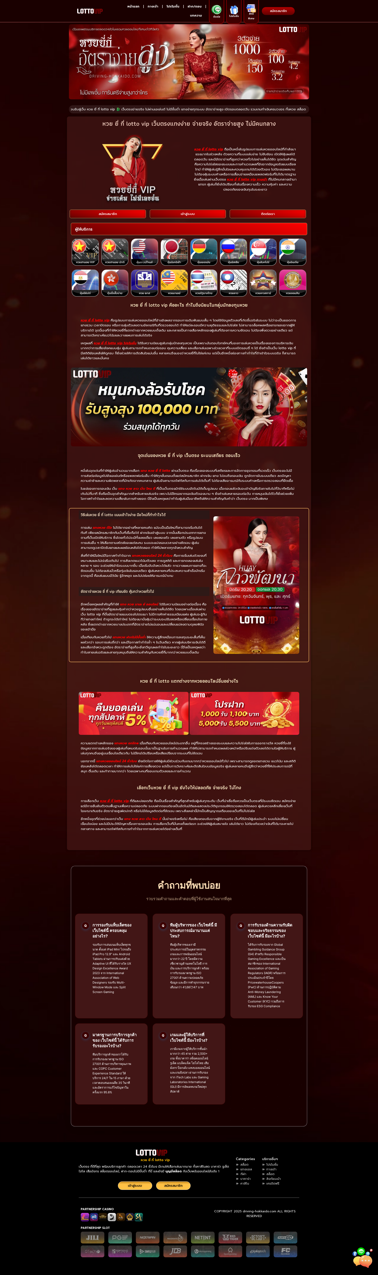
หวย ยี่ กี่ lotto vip (155, 1159)
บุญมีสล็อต (174, 1171)
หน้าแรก (133, 6)
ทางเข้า (153, 6)
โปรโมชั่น (173, 6)
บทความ (196, 15)
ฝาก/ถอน (195, 6)
